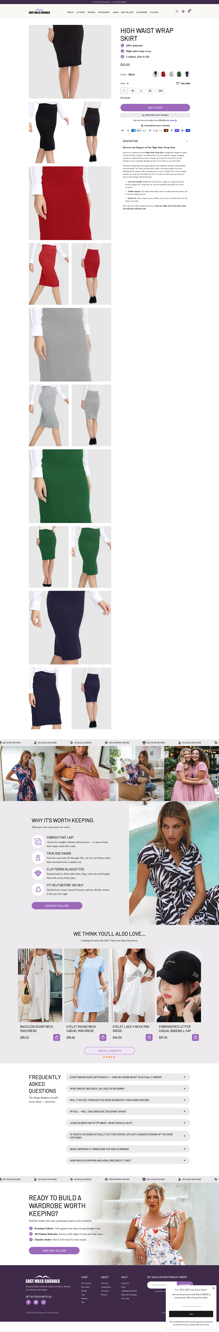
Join (191, 1314)
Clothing (80, 12)
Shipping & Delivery (129, 1291)
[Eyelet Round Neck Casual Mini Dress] (86, 985)
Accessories (104, 12)
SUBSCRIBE (185, 1285)
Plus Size (154, 12)
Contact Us (125, 1283)
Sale (82, 1302)
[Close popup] (213, 1288)
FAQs (123, 1287)
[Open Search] (177, 11)
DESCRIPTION (130, 140)
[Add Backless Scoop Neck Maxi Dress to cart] (56, 1037)
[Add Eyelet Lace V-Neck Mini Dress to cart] (149, 1037)
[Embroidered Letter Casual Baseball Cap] (179, 985)
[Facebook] (28, 1302)
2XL (161, 91)
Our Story (104, 1283)
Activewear (141, 12)
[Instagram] (35, 1302)
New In (70, 12)
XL (150, 91)
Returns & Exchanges (129, 1295)
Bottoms (84, 1298)
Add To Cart (155, 107)
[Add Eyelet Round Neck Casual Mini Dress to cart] (102, 1037)
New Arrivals (86, 1283)
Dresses (91, 12)
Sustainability (106, 1287)
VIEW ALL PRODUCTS (109, 1050)
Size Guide (185, 83)
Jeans (115, 12)
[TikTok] (43, 1302)
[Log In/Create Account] (183, 11)
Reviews (104, 1295)
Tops (83, 1295)
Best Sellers (127, 12)
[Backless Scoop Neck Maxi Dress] (40, 985)
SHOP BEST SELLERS (57, 905)
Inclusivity (105, 1291)
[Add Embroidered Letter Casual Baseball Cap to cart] (195, 1037)
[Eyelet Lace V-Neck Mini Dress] (133, 985)
